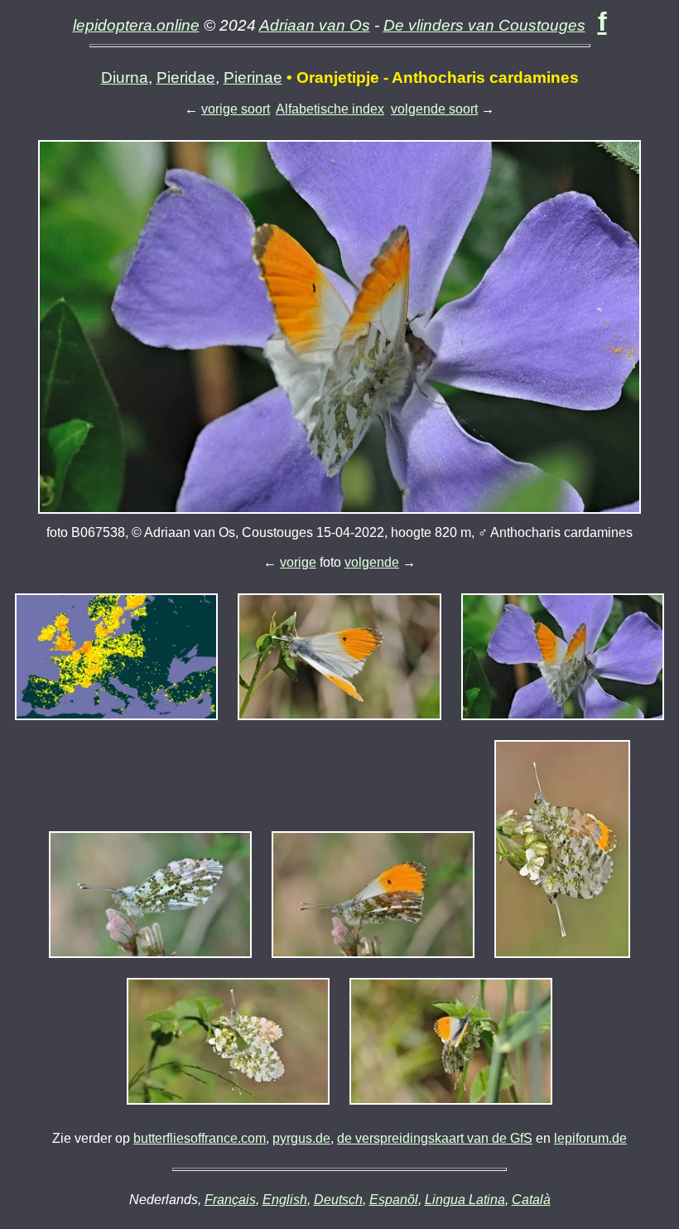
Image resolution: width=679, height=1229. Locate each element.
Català (531, 1200)
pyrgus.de (301, 1138)
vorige (298, 562)
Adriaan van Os (314, 25)
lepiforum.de (590, 1138)
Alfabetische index (330, 109)
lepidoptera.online (136, 25)
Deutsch (338, 1200)
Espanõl (393, 1200)
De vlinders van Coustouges (484, 25)
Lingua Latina (465, 1200)
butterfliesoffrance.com (199, 1138)
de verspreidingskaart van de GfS (434, 1138)
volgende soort (434, 109)
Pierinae (253, 77)
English (284, 1200)
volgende (371, 562)
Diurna (124, 77)
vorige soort (235, 109)
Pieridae (186, 77)
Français (230, 1200)
